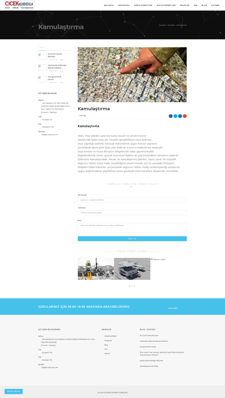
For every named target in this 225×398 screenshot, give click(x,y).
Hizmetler (171, 25)
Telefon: (82, 207)
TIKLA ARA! (173, 308)
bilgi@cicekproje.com (50, 367)
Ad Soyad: (82, 195)
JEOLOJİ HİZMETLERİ (166, 5)
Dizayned (107, 392)
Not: (80, 220)
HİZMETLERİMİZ (110, 336)
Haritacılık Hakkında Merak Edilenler (154, 341)
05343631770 (47, 352)
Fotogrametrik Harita (54, 78)
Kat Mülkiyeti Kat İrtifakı (149, 366)
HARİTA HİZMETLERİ (143, 5)
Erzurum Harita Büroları (55, 55)
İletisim (107, 353)
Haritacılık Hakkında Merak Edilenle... (57, 66)
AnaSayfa (162, 25)
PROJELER (184, 5)
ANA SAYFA (109, 5)
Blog (106, 345)
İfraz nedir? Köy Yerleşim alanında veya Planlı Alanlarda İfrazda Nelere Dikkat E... (162, 353)
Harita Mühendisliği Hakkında (151, 360)
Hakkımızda (124, 5)
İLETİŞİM (215, 5)
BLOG (204, 5)
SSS (195, 5)
